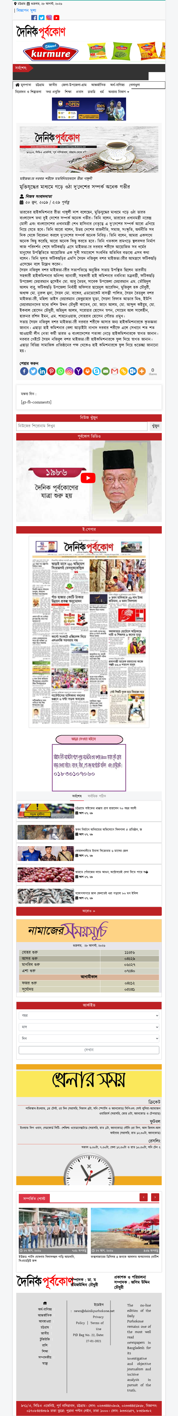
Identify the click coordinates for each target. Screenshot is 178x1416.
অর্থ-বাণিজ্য (117, 85)
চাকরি (91, 92)
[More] (142, 371)
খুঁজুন (155, 426)
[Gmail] (115, 371)
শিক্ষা (68, 92)
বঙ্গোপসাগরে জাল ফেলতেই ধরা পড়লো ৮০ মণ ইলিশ (106, 893)
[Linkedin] (42, 371)
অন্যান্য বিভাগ (117, 92)
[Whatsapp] (60, 371)
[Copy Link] (124, 371)
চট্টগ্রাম (40, 85)
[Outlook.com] (133, 371)
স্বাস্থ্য (45, 1363)
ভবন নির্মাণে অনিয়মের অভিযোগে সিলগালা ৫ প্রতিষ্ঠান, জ (108, 829)
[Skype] (96, 371)
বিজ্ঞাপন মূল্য (26, 11)
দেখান (89, 1050)
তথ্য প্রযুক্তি (53, 92)
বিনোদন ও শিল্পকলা (28, 92)
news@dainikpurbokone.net (94, 1311)
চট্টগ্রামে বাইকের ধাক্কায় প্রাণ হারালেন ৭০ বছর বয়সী (105, 808)
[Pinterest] (51, 371)
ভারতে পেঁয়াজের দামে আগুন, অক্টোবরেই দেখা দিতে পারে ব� (111, 872)
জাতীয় (53, 85)
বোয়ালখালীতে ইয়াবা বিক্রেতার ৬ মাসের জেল (101, 851)
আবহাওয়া (45, 1321)
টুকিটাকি (45, 1339)
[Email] (106, 371)
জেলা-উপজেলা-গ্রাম (74, 85)
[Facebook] (24, 371)
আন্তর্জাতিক (98, 85)
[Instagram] (69, 371)
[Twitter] (33, 371)
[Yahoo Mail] (78, 371)
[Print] (87, 371)
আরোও (87, 911)
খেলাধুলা (134, 85)
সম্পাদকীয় (44, 1357)
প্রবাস (79, 92)
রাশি (45, 1345)
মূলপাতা (25, 85)
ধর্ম (102, 92)
